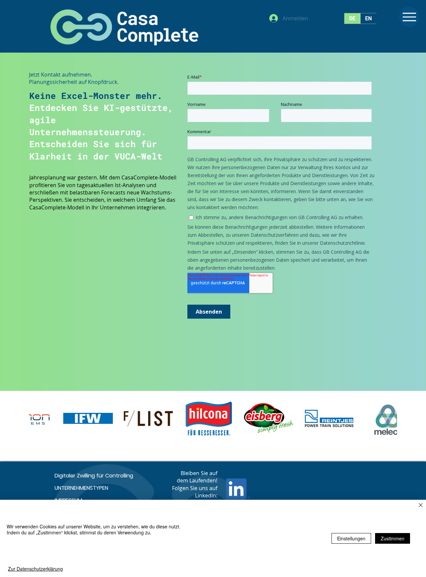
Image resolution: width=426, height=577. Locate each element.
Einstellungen (351, 538)
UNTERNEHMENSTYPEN (81, 488)
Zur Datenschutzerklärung (35, 568)
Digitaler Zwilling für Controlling (94, 475)
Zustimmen (392, 538)
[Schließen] (421, 505)
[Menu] (409, 17)
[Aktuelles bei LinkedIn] (238, 488)
